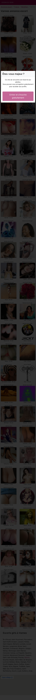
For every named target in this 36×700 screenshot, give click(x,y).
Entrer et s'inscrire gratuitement (18, 96)
